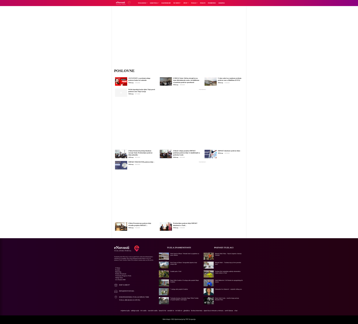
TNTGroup (131, 82)
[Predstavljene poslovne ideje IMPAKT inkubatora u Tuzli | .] (166, 226)
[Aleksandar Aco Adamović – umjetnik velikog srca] (209, 291)
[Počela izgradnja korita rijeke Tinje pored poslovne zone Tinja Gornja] (121, 92)
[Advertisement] (179, 40)
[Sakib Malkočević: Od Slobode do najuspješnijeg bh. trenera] (209, 282)
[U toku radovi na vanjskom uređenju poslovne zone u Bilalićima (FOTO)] (211, 81)
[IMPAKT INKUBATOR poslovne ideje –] (121, 165)
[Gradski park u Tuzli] (164, 274)
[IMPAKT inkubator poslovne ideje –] (211, 154)
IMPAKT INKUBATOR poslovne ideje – (141, 162)
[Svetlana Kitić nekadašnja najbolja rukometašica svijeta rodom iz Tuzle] (209, 274)
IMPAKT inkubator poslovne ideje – (229, 151)
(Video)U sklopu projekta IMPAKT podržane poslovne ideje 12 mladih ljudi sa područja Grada (186, 153)
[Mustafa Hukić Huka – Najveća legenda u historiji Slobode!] (209, 256)
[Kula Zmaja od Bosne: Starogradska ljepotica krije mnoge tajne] (164, 265)
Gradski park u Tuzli (175, 271)
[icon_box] (122, 285)
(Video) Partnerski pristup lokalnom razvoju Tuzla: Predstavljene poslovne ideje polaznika (140, 153)
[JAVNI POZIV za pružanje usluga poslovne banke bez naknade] (121, 81)
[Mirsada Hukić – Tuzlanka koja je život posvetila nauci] (209, 265)
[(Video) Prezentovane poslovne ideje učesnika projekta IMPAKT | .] (121, 226)
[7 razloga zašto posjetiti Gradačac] (164, 291)
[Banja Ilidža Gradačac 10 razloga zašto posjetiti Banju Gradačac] (164, 282)
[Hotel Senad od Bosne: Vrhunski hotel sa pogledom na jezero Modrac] (164, 256)
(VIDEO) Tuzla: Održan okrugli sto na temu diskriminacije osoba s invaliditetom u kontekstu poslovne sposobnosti (186, 80)
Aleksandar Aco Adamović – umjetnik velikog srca (228, 289)
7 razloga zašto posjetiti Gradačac (179, 289)
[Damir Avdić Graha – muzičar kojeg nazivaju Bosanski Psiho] (209, 300)
